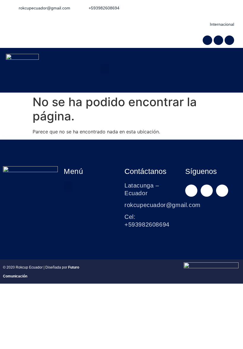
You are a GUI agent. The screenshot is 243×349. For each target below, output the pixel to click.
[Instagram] (218, 40)
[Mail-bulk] (229, 40)
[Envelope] (222, 191)
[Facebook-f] (207, 40)
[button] (105, 69)
